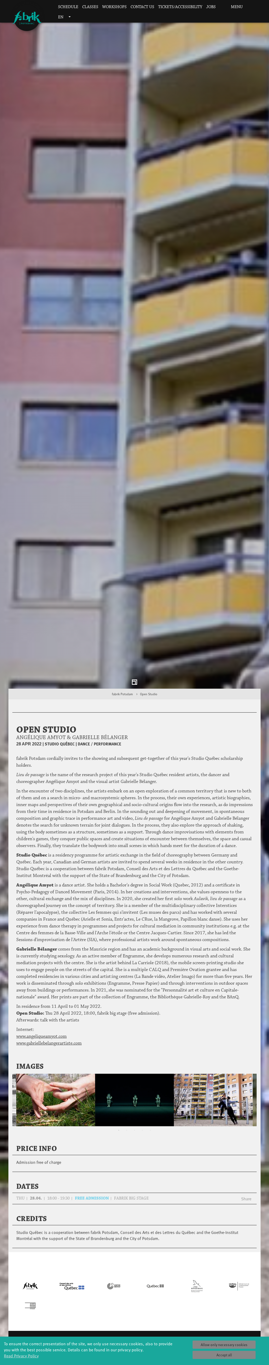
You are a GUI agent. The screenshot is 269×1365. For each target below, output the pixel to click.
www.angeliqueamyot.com (41, 1040)
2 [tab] (126, 1134)
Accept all (224, 1354)
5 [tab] (150, 1134)
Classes (90, 6)
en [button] (61, 17)
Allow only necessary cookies (224, 1344)
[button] (221, 7)
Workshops (114, 6)
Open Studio (148, 698)
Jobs (211, 6)
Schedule (68, 6)
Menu (236, 6)
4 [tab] (142, 1134)
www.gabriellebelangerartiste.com (49, 1047)
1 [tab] (118, 1134)
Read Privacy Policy (21, 1355)
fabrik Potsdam (122, 698)
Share (246, 1202)
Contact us (142, 6)
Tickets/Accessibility (180, 6)
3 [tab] (134, 1134)
